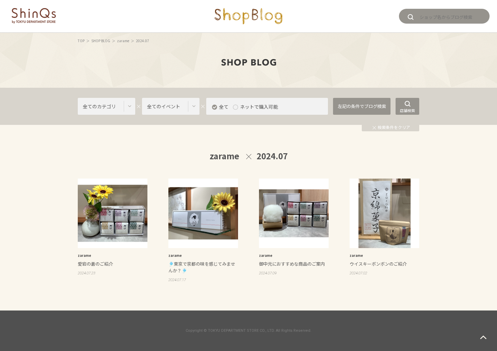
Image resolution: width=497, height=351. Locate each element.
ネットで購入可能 (259, 106)
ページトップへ (483, 337)
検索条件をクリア (394, 127)
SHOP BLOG (100, 40)
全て (224, 106)
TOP (81, 40)
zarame (123, 40)
